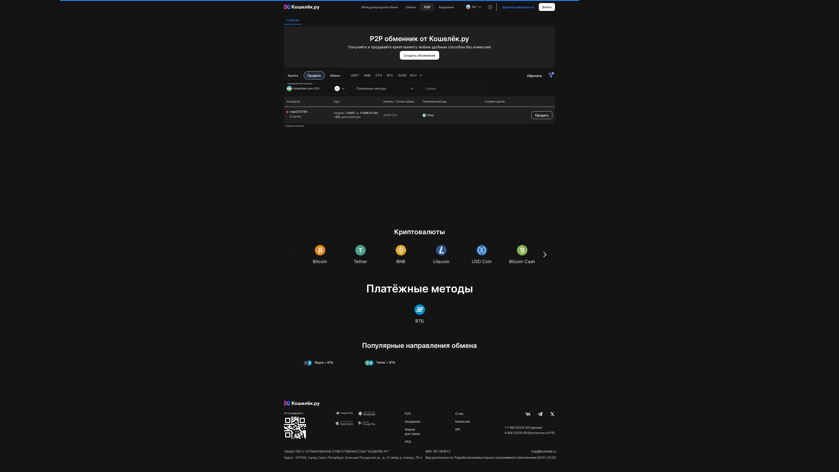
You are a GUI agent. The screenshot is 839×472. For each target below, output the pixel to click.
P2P (408, 413)
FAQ (408, 441)
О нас (459, 413)
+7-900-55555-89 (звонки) (523, 427)
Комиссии (462, 421)
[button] (474, 7)
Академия (412, 421)
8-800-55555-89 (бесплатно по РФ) (530, 433)
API (457, 429)
